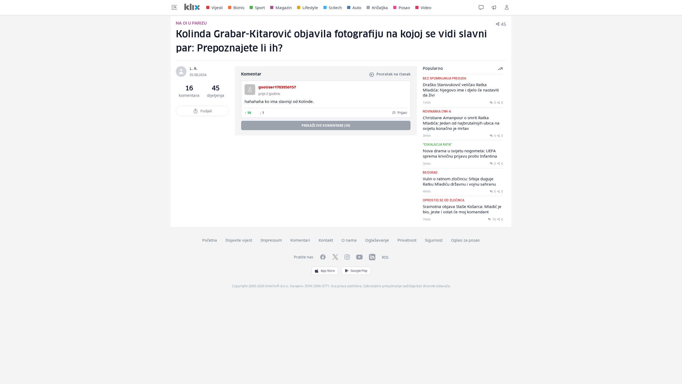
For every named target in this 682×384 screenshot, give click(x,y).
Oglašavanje (377, 240)
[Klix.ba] (192, 7)
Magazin (283, 7)
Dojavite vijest (238, 240)
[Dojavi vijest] (494, 7)
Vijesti (217, 7)
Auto (356, 7)
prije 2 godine (269, 93)
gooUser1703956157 (277, 87)
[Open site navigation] (174, 7)
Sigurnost (434, 240)
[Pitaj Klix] (481, 7)
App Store (328, 271)
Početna (209, 240)
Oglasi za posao (465, 240)
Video (426, 7)
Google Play (359, 271)
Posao (404, 7)
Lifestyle (310, 7)
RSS (385, 257)
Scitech (335, 7)
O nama (349, 240)
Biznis (238, 7)
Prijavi (402, 112)
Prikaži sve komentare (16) (326, 125)
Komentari (300, 240)
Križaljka (380, 7)
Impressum (271, 240)
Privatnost (406, 240)
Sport (260, 7)
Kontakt (326, 240)
